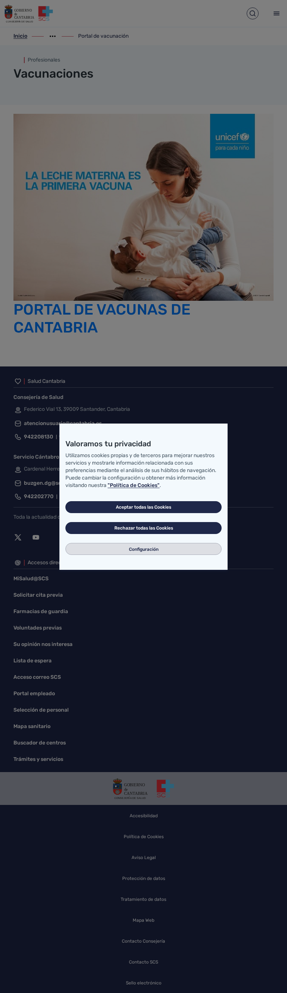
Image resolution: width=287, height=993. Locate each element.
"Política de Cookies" (134, 485)
